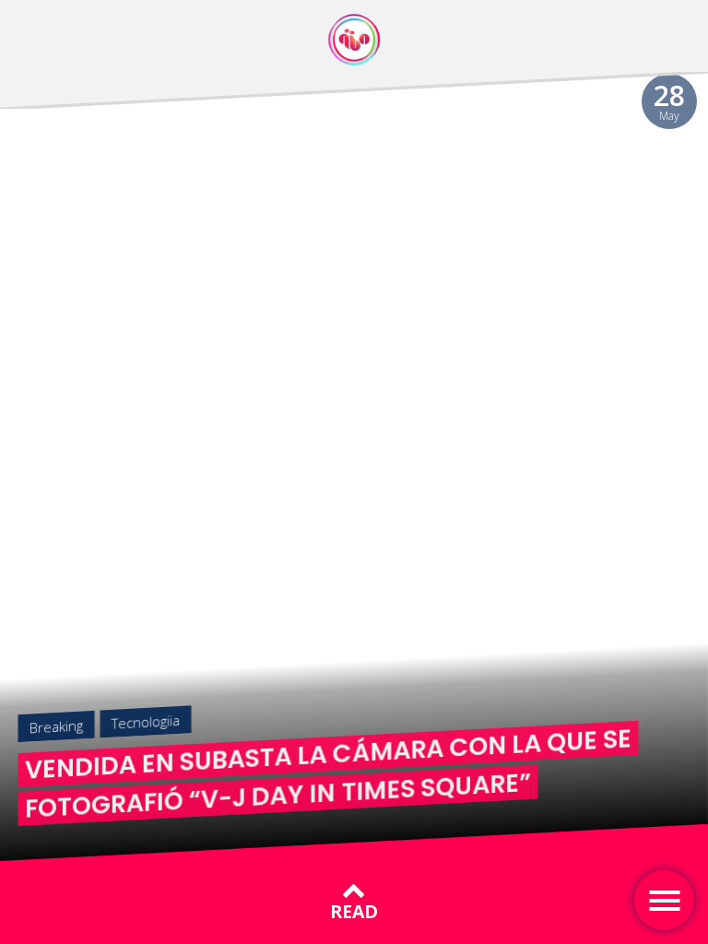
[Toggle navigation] (664, 900)
